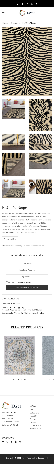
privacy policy (25, 282)
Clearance (15, 23)
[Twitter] (15, 308)
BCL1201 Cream (19, 380)
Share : (5, 308)
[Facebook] (10, 308)
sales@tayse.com (9, 412)
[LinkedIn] (19, 308)
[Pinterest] (23, 308)
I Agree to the (19, 282)
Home (5, 23)
